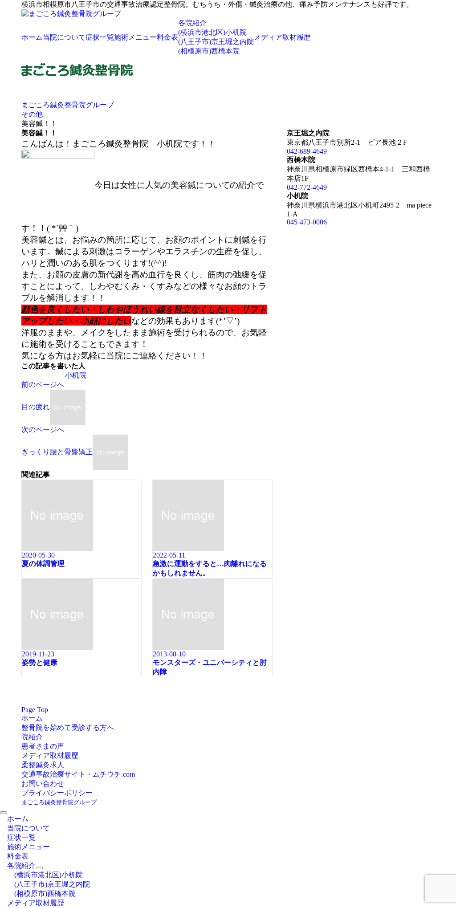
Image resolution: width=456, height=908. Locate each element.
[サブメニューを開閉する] (39, 868)
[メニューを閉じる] (3, 812)
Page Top (34, 709)
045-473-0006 (307, 222)
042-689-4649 (307, 151)
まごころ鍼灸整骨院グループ (59, 802)
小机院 (75, 375)
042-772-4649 (307, 187)
